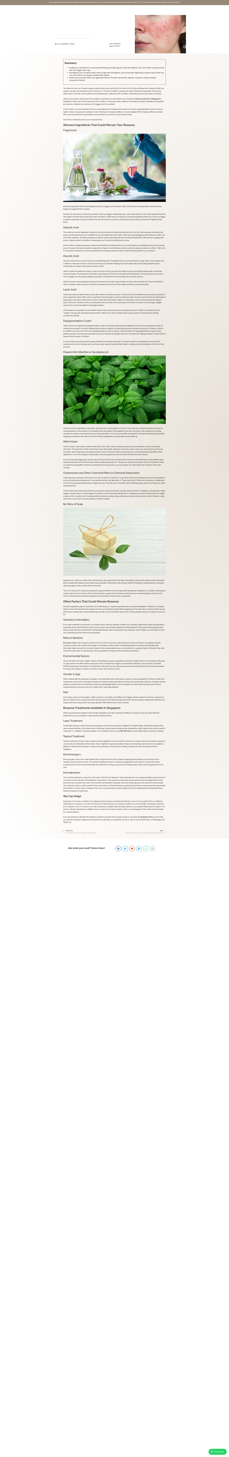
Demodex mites (70, 643)
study (133, 112)
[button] (118, 848)
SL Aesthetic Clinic (145, 817)
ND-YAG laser (125, 731)
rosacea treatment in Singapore (147, 99)
